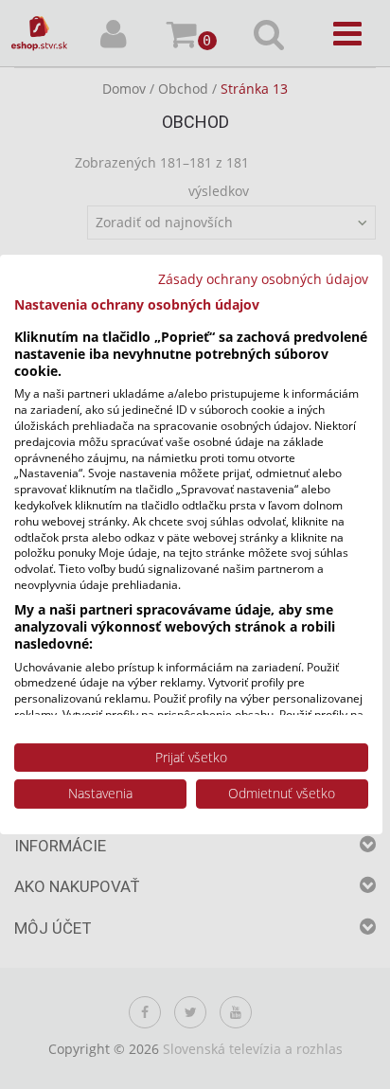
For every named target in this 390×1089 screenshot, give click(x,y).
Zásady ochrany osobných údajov (263, 279)
